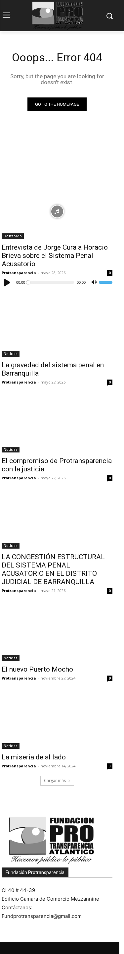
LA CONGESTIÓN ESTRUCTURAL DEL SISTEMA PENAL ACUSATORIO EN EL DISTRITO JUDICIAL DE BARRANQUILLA (53, 569)
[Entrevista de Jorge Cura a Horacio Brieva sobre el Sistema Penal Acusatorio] (57, 211)
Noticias (11, 353)
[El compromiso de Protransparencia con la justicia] (57, 425)
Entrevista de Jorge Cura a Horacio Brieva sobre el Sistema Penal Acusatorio (55, 255)
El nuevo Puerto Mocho (37, 669)
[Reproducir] (7, 282)
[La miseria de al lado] (57, 721)
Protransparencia (19, 272)
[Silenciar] (94, 282)
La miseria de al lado (34, 757)
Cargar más (55, 780)
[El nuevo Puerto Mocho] (57, 633)
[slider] (105, 282)
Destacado (13, 236)
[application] (57, 282)
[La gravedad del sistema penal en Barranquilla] (57, 329)
